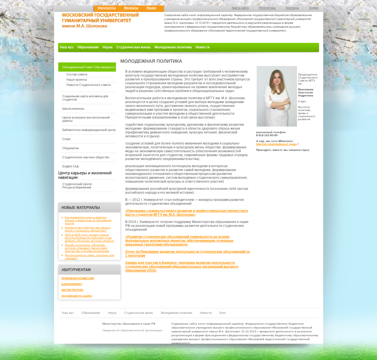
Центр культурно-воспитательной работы (86, 119)
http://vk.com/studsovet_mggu (276, 144)
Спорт (66, 139)
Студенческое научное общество (85, 157)
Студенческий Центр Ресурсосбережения (77, 185)
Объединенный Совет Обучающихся (88, 67)
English (314, 7)
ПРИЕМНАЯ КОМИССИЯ (78, 278)
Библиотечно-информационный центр (89, 130)
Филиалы (131, 7)
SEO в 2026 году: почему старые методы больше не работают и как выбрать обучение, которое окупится (89, 237)
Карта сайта (240, 7)
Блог (222, 312)
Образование (88, 47)
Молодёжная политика (176, 312)
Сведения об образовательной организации (132, 330)
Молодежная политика (173, 47)
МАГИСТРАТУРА (72, 289)
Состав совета (77, 74)
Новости (202, 47)
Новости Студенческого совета (89, 84)
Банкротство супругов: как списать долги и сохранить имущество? (87, 229)
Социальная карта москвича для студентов (85, 97)
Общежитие (70, 148)
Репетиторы (267, 7)
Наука (108, 47)
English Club (70, 166)
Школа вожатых (73, 108)
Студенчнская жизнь (138, 312)
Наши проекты (77, 79)
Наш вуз (66, 47)
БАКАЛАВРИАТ (72, 284)
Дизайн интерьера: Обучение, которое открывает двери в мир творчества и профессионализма (87, 248)
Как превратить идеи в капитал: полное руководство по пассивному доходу (88, 220)
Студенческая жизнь (133, 47)
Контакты (292, 7)
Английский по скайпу (77, 295)
